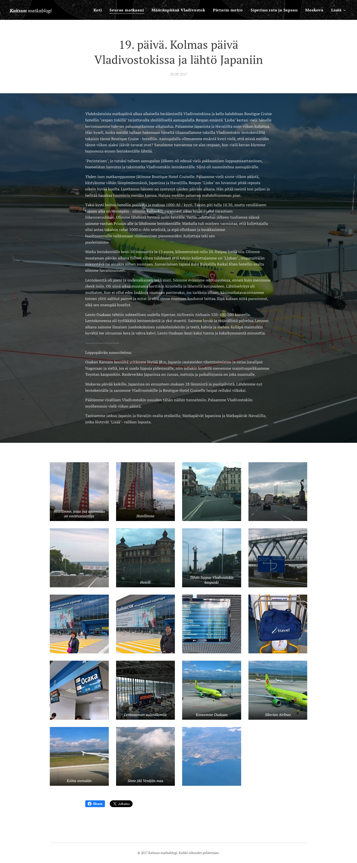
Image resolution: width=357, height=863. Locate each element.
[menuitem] (99, 10)
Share (97, 804)
